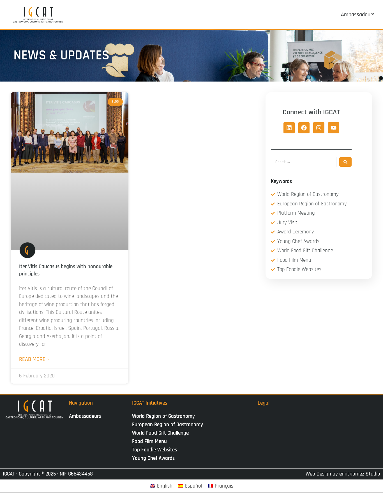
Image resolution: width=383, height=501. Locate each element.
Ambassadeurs (85, 416)
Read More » (34, 359)
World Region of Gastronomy (163, 416)
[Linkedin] (289, 127)
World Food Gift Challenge (160, 433)
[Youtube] (333, 127)
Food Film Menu (149, 441)
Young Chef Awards (153, 458)
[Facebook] (304, 127)
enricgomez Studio (359, 473)
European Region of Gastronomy (167, 424)
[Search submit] (345, 162)
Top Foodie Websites (154, 449)
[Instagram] (318, 127)
